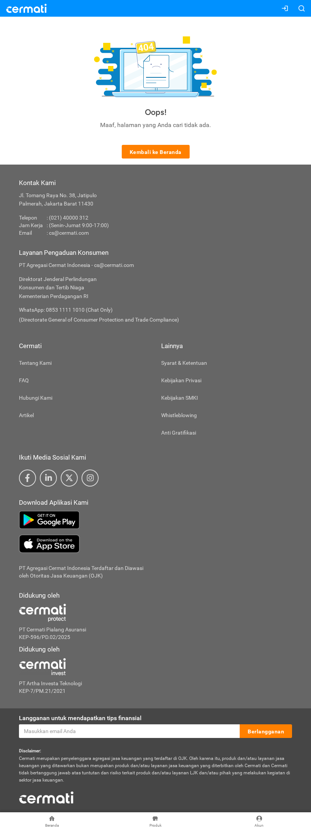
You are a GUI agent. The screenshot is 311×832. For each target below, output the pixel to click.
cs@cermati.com (69, 233)
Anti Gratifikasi (178, 433)
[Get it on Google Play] (155, 520)
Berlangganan (266, 731)
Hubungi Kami (35, 398)
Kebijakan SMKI (179, 398)
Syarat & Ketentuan (184, 363)
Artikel (26, 415)
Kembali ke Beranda (156, 152)
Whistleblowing (179, 415)
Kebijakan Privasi (181, 380)
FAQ (24, 380)
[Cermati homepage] (46, 797)
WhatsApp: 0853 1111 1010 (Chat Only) (66, 310)
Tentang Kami (35, 363)
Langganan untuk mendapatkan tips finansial (80, 718)
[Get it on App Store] (155, 544)
